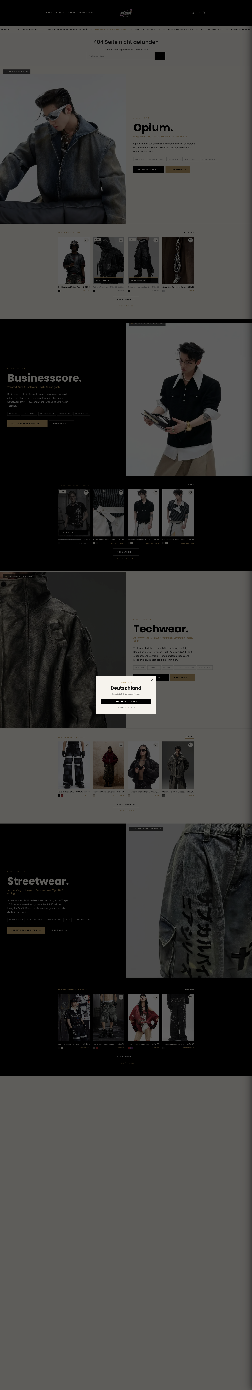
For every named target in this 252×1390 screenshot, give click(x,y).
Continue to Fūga (126, 701)
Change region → (126, 707)
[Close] (151, 680)
